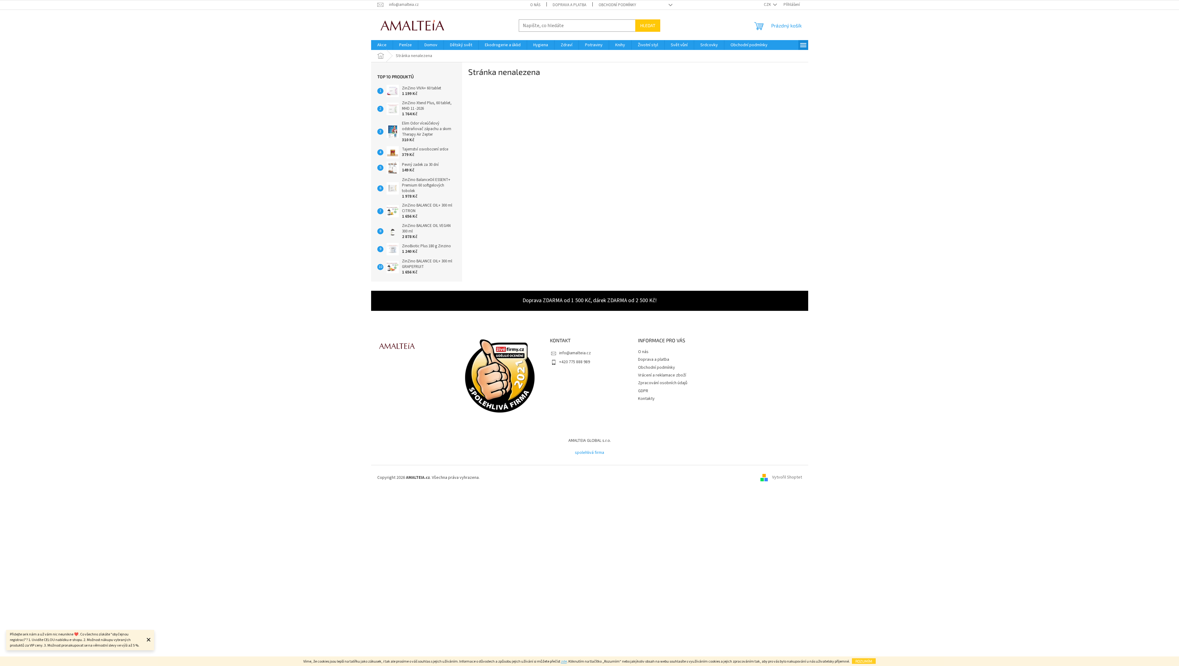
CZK (768, 4)
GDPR (643, 391)
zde (564, 661)
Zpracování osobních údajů (662, 383)
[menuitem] (382, 45)
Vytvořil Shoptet (787, 478)
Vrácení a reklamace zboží (662, 375)
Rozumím (863, 661)
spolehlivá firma (589, 453)
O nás (535, 5)
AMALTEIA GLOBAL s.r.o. (589, 441)
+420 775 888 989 (574, 362)
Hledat (647, 25)
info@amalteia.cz (575, 353)
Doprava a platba (569, 5)
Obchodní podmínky (617, 5)
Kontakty (646, 399)
